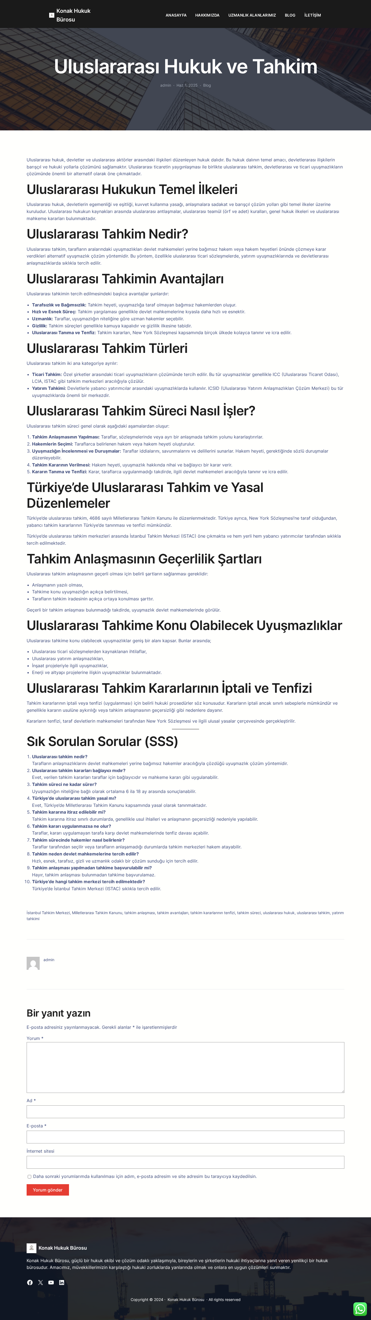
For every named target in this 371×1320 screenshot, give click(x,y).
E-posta (36, 1125)
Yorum (35, 1038)
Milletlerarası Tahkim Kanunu (97, 912)
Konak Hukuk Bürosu (63, 1248)
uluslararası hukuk (279, 912)
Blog (207, 85)
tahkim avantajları (172, 912)
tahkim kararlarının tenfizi (212, 912)
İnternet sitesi (40, 1151)
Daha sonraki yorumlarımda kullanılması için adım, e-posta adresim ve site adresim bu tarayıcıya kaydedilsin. (145, 1176)
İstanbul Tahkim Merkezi (48, 912)
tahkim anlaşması (139, 912)
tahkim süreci (249, 912)
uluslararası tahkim (313, 912)
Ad (31, 1100)
